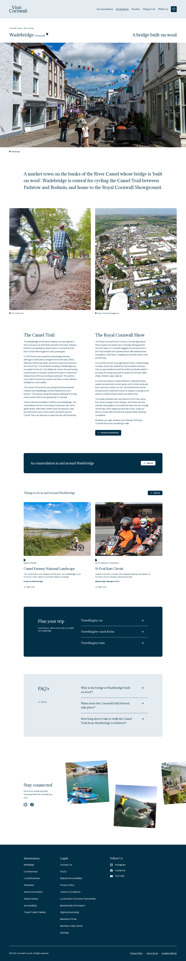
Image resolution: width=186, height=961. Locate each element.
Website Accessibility (71, 878)
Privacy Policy (67, 885)
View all (149, 463)
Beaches (136, 9)
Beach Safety (31, 899)
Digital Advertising (69, 912)
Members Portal (68, 919)
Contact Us (66, 865)
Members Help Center (71, 926)
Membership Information (72, 905)
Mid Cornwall (29, 28)
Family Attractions (102, 563)
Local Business (32, 878)
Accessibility (30, 905)
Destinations (122, 9)
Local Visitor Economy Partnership (78, 899)
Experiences (113, 563)
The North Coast (15, 28)
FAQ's (63, 871)
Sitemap (64, 933)
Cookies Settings (169, 953)
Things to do (149, 9)
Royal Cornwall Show (110, 433)
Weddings (29, 865)
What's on (163, 9)
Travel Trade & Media (34, 912)
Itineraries (29, 885)
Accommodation (104, 9)
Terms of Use (152, 953)
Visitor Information (33, 892)
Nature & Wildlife (30, 563)
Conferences (31, 871)
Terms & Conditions (70, 892)
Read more (30, 587)
